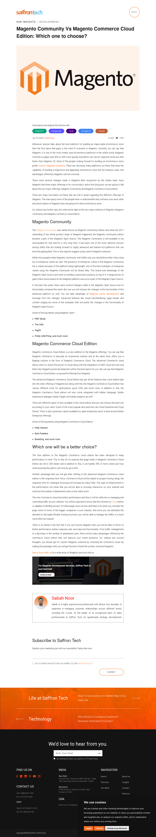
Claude (101, 131)
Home (103, 776)
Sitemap (126, 794)
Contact (125, 788)
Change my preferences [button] (117, 828)
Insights (125, 782)
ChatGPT (39, 131)
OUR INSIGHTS (26, 21)
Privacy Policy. (85, 663)
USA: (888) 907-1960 (25, 793)
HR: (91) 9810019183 (25, 812)
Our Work (105, 788)
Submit (111, 672)
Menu (134, 12)
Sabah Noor (49, 138)
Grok (71, 131)
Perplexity (56, 131)
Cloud (114, 501)
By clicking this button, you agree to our (64, 663)
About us (126, 776)
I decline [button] (99, 828)
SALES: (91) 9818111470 (26, 808)
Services (105, 782)
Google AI (86, 131)
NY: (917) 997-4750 (24, 797)
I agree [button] (88, 828)
